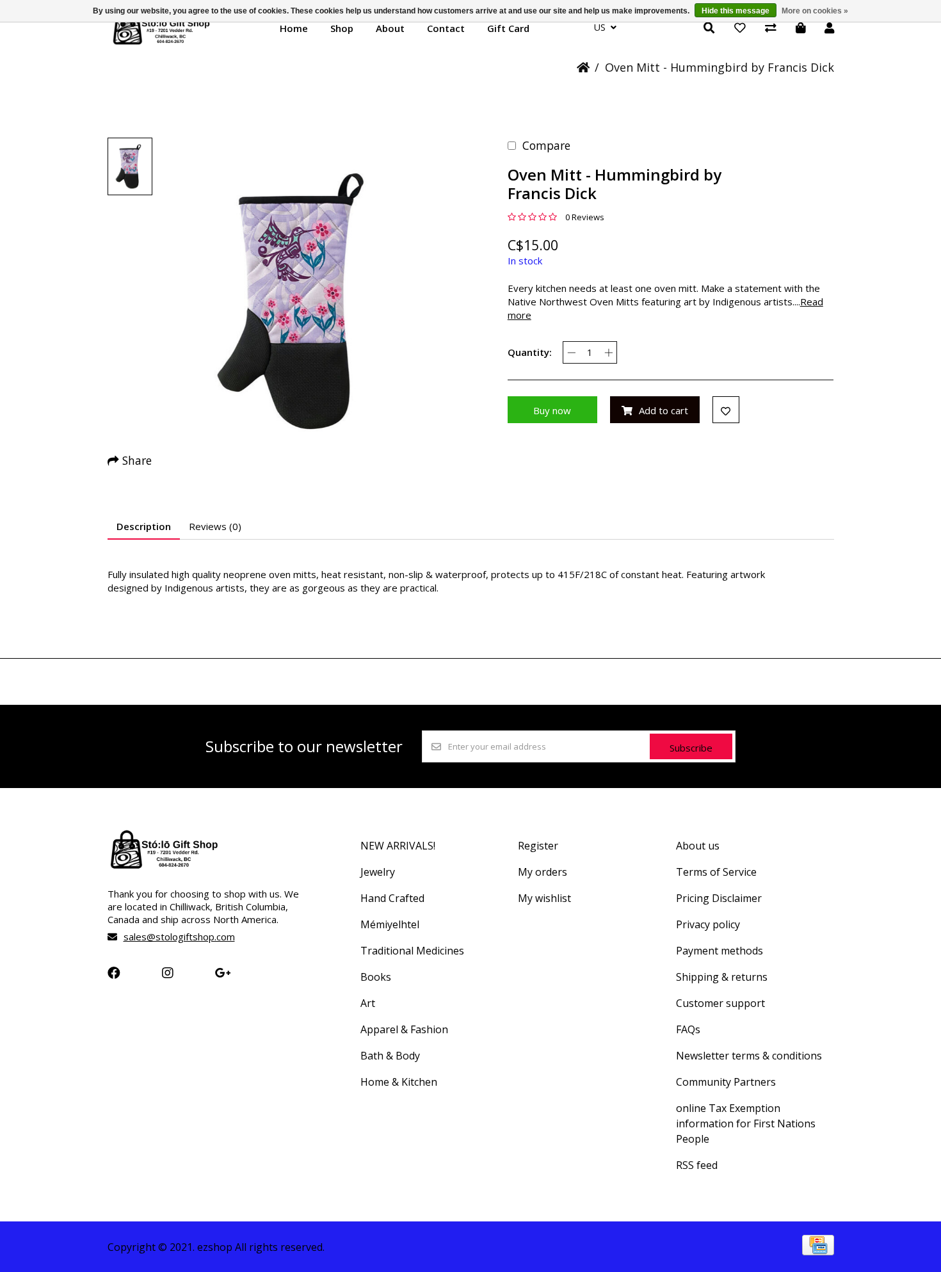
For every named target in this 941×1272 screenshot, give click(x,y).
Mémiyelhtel (389, 924)
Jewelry (377, 872)
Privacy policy (708, 924)
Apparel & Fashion (404, 1029)
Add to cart (663, 410)
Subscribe (691, 747)
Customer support (720, 1003)
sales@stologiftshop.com (179, 936)
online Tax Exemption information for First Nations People (746, 1123)
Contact (446, 28)
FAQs (688, 1029)
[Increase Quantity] (608, 352)
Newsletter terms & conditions (749, 1056)
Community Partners (726, 1082)
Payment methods (719, 951)
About (390, 28)
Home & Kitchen (398, 1082)
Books (375, 977)
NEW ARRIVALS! (397, 846)
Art (367, 1003)
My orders (542, 872)
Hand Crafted (392, 898)
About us (698, 846)
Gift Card (508, 28)
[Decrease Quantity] (571, 352)
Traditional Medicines (412, 951)
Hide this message (735, 10)
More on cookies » (815, 10)
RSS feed (697, 1165)
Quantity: (530, 352)
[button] (130, 166)
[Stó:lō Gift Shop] (162, 43)
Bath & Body (390, 1056)
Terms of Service (716, 872)
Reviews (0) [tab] (215, 526)
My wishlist (544, 898)
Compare (546, 145)
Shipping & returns (722, 977)
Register (538, 846)
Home (294, 28)
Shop (341, 28)
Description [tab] (144, 526)
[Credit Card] (818, 1251)
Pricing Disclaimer (719, 898)
